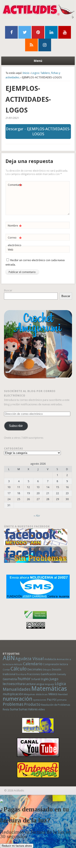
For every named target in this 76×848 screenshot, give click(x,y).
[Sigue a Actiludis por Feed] (31, 45)
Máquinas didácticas (36, 694)
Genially (61, 674)
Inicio (26, 73)
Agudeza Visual (29, 658)
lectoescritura (14, 684)
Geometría (10, 679)
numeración (17, 699)
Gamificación (48, 674)
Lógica (60, 683)
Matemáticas (49, 688)
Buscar (8, 290)
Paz (49, 699)
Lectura (30, 684)
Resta (6, 709)
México (52, 694)
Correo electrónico (15, 241)
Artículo (18, 664)
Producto (32, 704)
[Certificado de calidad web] (35, 619)
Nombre (15, 226)
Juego (53, 679)
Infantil (35, 679)
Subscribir (16, 425)
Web (10, 249)
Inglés (45, 679)
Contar (6, 669)
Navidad (63, 694)
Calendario (32, 664)
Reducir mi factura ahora (17, 845)
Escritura (21, 674)
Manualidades (17, 689)
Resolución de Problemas (55, 704)
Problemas (13, 704)
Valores (33, 709)
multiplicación (13, 694)
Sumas (23, 709)
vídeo (41, 709)
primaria (61, 700)
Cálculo (19, 669)
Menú (38, 61)
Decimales (34, 669)
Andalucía (50, 659)
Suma (14, 709)
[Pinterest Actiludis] (38, 770)
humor (24, 678)
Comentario (15, 186)
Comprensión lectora (55, 664)
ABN (9, 658)
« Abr (37, 515)
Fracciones (33, 674)
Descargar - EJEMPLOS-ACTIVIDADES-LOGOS (38, 131)
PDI (54, 699)
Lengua (39, 684)
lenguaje (49, 684)
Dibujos (47, 669)
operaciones (39, 700)
